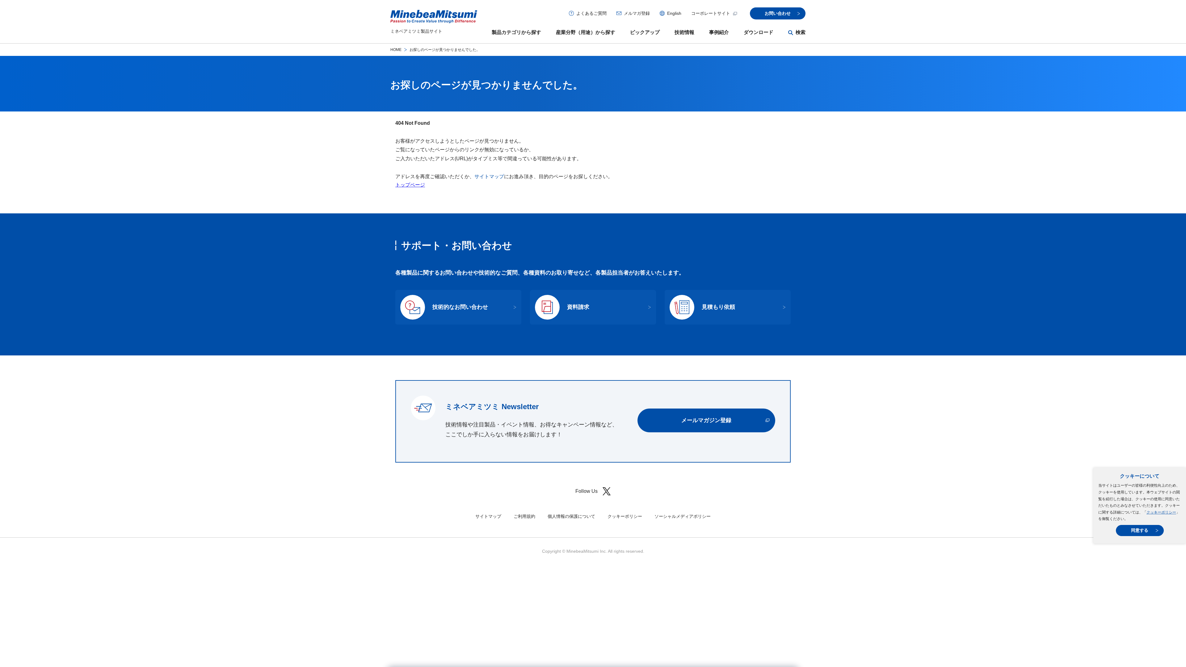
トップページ (410, 184)
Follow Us (586, 491)
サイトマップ (489, 176)
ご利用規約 (524, 516)
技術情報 (684, 32)
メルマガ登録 (637, 13)
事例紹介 (719, 32)
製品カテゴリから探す (516, 32)
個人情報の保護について (571, 516)
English (674, 13)
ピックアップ (645, 32)
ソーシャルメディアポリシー (682, 516)
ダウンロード (758, 32)
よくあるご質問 (591, 13)
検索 (800, 32)
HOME (396, 50)
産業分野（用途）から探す (585, 32)
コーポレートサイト (710, 13)
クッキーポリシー (1161, 512)
